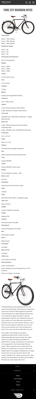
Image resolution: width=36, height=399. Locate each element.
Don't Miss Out (17, 390)
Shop (18, 366)
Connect (17, 370)
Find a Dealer (18, 378)
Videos (18, 385)
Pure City (7, 307)
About (18, 375)
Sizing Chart (11, 60)
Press (18, 381)
